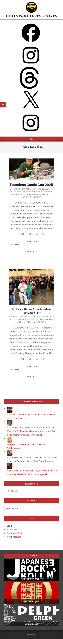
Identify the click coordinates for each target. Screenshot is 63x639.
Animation (21, 319)
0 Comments (34, 197)
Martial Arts (18, 194)
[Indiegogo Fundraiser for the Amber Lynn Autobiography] (9, 438)
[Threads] (31, 88)
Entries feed (12, 529)
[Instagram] (31, 65)
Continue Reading (31, 234)
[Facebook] (31, 43)
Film (28, 191)
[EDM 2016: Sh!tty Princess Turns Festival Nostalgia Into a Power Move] (9, 408)
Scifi (29, 194)
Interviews (46, 191)
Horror (36, 191)
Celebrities (19, 191)
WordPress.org (14, 536)
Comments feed (14, 533)
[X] (31, 110)
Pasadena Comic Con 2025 (31, 185)
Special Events (40, 194)
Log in (9, 526)
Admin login (31, 634)
